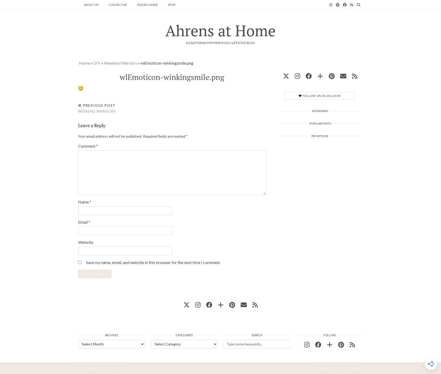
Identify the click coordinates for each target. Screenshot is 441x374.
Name (84, 201)
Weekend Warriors (120, 63)
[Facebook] (345, 5)
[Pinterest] (337, 5)
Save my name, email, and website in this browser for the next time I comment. (153, 262)
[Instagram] (330, 5)
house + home (147, 4)
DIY (96, 63)
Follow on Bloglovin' (321, 96)
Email (84, 222)
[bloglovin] (320, 76)
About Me (91, 4)
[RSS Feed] (351, 5)
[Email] (343, 76)
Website (85, 242)
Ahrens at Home (220, 30)
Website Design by (339, 368)
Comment (88, 145)
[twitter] (286, 76)
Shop (171, 4)
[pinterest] (332, 76)
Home (84, 63)
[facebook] (309, 76)
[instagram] (297, 76)
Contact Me (118, 4)
